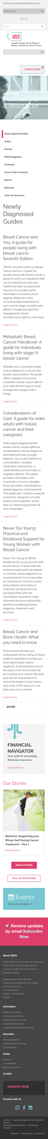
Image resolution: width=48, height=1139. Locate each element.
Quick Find (14, 767)
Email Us (6, 998)
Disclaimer (15, 1134)
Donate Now (33, 69)
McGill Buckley (20, 1125)
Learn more (10, 324)
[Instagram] (17, 1107)
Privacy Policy (27, 1134)
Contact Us (40, 1134)
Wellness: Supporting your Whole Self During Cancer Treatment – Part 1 (22, 840)
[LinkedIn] (30, 1107)
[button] (42, 26)
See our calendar (18, 904)
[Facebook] (24, 1107)
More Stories (24, 865)
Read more (12, 850)
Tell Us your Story (24, 878)
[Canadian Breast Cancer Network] (24, 39)
